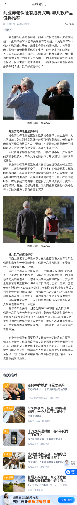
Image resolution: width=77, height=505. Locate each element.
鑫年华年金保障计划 (21, 308)
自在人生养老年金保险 (22, 270)
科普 (7, 29)
